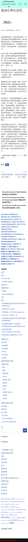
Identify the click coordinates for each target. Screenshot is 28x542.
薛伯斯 (4, 264)
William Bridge (8, 241)
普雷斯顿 (5, 259)
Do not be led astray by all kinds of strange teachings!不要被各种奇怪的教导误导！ (14, 200)
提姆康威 (17, 254)
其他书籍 (4, 462)
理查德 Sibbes (7, 261)
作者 (3, 367)
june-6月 (5, 227)
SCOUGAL (18, 234)
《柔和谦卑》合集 (7, 450)
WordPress (13, 540)
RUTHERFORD (7, 234)
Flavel (17, 219)
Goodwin (6, 222)
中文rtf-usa (6, 278)
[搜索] (25, 4)
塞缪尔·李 (5, 249)
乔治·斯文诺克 (7, 244)
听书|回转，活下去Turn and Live (13, 312)
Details (5, 436)
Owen (14, 227)
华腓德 (4, 246)
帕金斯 (4, 251)
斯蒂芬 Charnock (16, 256)
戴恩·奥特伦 (14, 251)
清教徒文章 (5, 339)
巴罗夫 (20, 249)
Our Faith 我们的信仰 (9, 422)
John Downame (8, 224)
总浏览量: (4, 529)
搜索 (2, 427)
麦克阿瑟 (5, 348)
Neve (3, 540)
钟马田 (4, 352)
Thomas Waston (9, 239)
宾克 (13, 249)
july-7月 (21, 224)
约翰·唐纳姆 (19, 261)
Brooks (5, 217)
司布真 (4, 291)
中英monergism (7, 282)
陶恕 (7, 164)
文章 (2, 297)
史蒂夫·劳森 (13, 246)
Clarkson (15, 217)
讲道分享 (4, 342)
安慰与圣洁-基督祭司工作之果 (12, 335)
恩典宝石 (4, 409)
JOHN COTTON (18, 222)
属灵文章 (18, 30)
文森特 (4, 256)
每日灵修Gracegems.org (9, 478)
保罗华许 (17, 244)
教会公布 (4, 475)
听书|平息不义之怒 (8, 309)
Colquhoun (7, 219)
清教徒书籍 (5, 288)
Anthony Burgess (9, 214)
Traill (21, 239)
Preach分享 (6, 229)
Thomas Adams (8, 237)
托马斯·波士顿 (6, 254)
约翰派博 (5, 345)
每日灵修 (4, 406)
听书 (2, 300)
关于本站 (4, 412)
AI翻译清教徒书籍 (7, 361)
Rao (4, 30)
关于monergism (7, 418)
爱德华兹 (14, 259)
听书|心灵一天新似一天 (9, 315)
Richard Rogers (8, 232)
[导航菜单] (20, 4)
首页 (2, 272)
